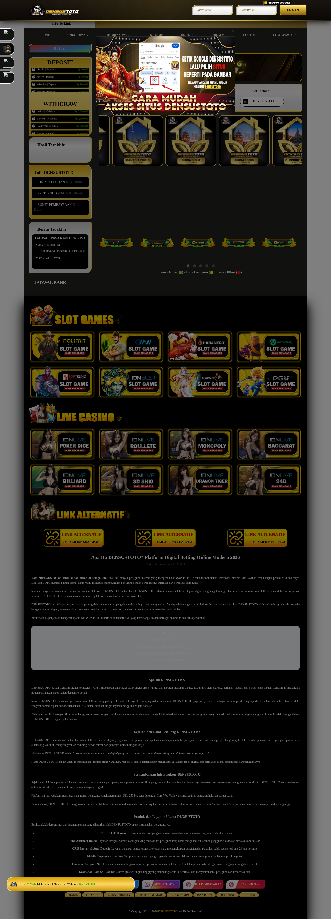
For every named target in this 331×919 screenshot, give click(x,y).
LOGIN (293, 9)
